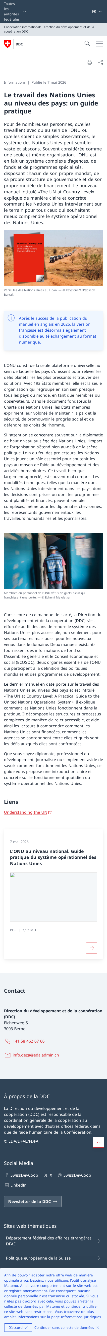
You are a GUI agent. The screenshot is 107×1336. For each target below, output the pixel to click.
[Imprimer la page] (89, 62)
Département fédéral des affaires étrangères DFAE (49, 1241)
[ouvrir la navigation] (99, 44)
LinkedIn (18, 1185)
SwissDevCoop (24, 1175)
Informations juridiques (81, 1316)
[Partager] (100, 62)
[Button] (91, 948)
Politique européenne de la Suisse (38, 1258)
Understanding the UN (25, 812)
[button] (98, 1142)
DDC (19, 44)
